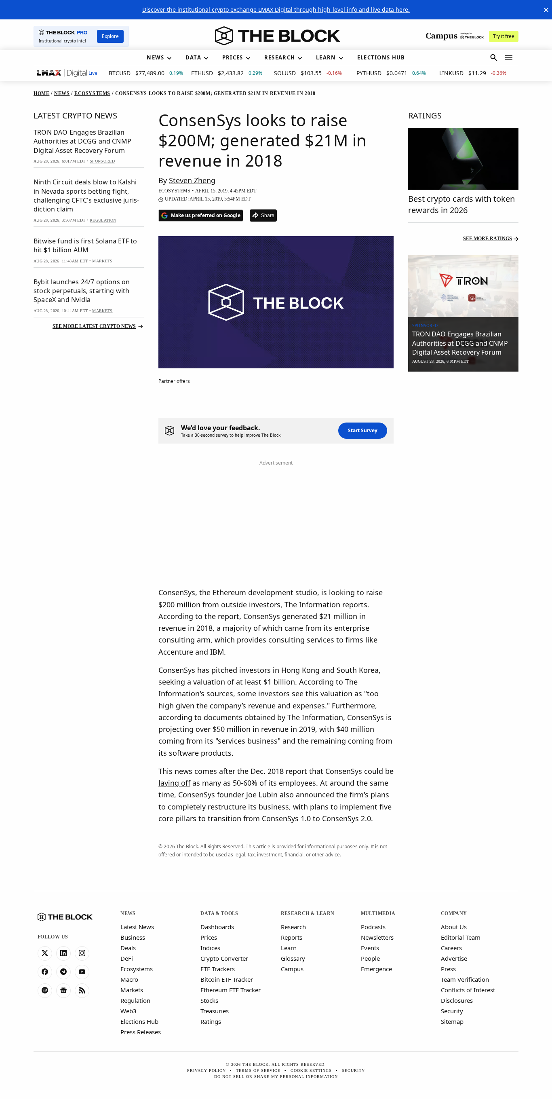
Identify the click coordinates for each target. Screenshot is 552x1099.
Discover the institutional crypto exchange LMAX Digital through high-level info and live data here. (276, 9)
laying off (174, 783)
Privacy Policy (206, 1070)
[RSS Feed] (82, 990)
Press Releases (140, 1032)
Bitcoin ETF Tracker (226, 979)
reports (354, 604)
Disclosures (457, 1000)
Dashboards (217, 927)
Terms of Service (258, 1070)
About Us (454, 927)
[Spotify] (45, 990)
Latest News (137, 927)
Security (452, 1011)
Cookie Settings (311, 1070)
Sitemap (452, 1021)
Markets (131, 990)
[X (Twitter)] (45, 953)
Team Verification (465, 979)
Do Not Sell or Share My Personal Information (276, 1076)
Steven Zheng (192, 180)
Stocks (209, 1000)
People (370, 958)
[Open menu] (508, 57)
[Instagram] (82, 953)
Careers (451, 948)
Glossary (293, 958)
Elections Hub (139, 1021)
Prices (208, 937)
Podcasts (373, 927)
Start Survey (362, 430)
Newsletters (377, 937)
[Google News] (63, 990)
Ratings (210, 1021)
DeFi (126, 958)
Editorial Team (460, 937)
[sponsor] (463, 286)
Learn (289, 948)
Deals (128, 948)
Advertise (454, 958)
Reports (291, 937)
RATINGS (425, 115)
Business (132, 937)
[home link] (277, 36)
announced (315, 794)
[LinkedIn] (63, 953)
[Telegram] (63, 972)
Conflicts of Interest (468, 990)
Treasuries (214, 1011)
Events (370, 948)
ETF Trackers (217, 969)
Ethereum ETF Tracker (230, 990)
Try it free (503, 36)
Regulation (135, 1000)
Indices (210, 948)
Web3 (128, 1011)
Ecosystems (136, 969)
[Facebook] (45, 972)
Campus (292, 969)
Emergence (376, 969)
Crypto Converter (224, 958)
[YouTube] (82, 972)
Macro (129, 979)
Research (293, 927)
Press (448, 969)
